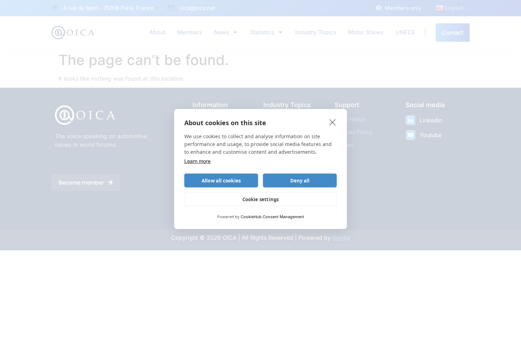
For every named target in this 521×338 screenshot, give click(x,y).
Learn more (197, 161)
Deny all (300, 180)
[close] (332, 122)
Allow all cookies (221, 180)
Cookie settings (260, 199)
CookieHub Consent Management (272, 216)
